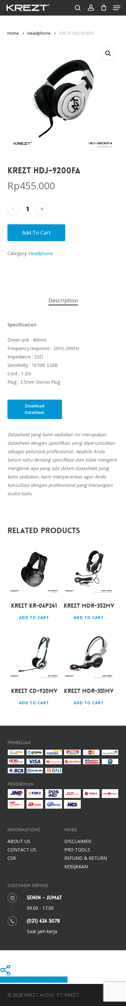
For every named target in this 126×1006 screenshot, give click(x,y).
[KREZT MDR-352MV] (89, 569)
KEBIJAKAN (76, 866)
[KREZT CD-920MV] (34, 654)
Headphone (39, 33)
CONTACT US (21, 850)
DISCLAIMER (77, 841)
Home (13, 33)
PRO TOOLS (77, 850)
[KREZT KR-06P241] (34, 569)
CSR (11, 858)
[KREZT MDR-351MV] (89, 654)
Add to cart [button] (34, 617)
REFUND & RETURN (85, 858)
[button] (116, 8)
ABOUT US (18, 841)
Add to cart (36, 232)
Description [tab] (63, 300)
